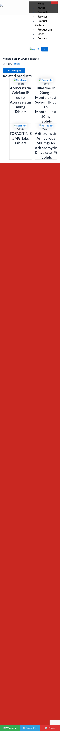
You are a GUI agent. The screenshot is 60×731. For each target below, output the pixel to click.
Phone (51, 727)
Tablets (33, 37)
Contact (42, 38)
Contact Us (31, 727)
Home (40, 3)
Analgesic (24, 37)
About (41, 8)
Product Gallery (41, 23)
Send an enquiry (13, 70)
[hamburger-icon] (54, 2)
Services (42, 16)
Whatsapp (11, 727)
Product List (44, 29)
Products (42, 12)
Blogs (40, 34)
